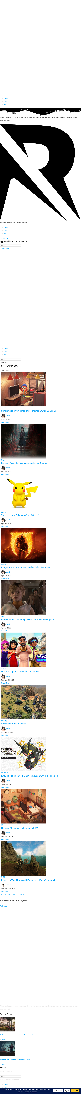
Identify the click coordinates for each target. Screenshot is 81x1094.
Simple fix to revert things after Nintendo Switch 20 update (28, 411)
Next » (22, 894)
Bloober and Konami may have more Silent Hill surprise (27, 619)
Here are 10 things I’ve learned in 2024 (19, 828)
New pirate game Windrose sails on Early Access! (15, 1059)
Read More (5, 422)
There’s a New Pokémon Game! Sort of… (21, 515)
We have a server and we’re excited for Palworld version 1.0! (18, 1035)
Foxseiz (9, 885)
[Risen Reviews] (40, 48)
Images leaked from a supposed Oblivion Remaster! (25, 567)
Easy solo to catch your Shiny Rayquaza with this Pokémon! (29, 776)
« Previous (5, 894)
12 (18, 894)
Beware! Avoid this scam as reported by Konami (24, 463)
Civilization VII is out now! (13, 723)
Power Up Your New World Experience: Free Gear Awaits (28, 880)
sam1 (8, 415)
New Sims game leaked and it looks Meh (20, 671)
